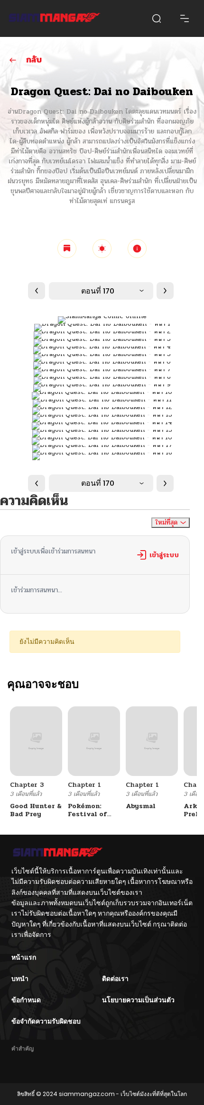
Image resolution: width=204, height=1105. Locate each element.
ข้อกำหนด (26, 1000)
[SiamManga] (54, 18)
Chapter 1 (84, 785)
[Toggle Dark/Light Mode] (102, 248)
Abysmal (141, 806)
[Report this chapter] (137, 248)
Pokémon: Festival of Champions (87, 814)
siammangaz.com (87, 1094)
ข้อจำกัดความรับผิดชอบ (46, 1021)
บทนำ (19, 978)
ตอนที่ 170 (97, 290)
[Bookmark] (66, 248)
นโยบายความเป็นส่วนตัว (138, 1000)
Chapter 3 (27, 785)
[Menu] (184, 18)
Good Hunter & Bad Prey (36, 810)
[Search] (156, 18)
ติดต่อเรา (115, 978)
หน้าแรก (23, 957)
